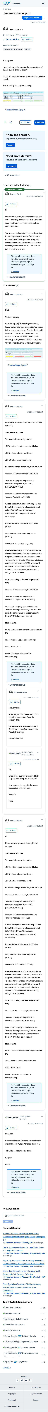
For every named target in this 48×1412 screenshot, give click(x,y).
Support (36, 1400)
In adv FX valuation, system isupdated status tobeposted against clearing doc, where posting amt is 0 (24, 1237)
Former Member (16, 29)
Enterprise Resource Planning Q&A (18, 1243)
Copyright (12, 1394)
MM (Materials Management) (13, 49)
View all (6, 1368)
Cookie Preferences (12, 1406)
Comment (39, 123)
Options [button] (44, 18)
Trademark (12, 1400)
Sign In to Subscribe (32, 18)
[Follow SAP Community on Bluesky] (22, 1380)
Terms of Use (36, 1387)
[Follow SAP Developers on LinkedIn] (30, 1380)
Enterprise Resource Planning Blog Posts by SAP (24, 1253)
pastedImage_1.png (18, 365)
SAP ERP (27, 49)
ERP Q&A (8, 9)
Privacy (12, 1387)
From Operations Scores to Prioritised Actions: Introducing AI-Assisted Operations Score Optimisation (22, 1287)
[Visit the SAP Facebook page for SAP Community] (18, 1380)
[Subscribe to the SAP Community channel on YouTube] (26, 1380)
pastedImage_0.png (15, 110)
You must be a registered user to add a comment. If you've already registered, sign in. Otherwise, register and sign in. (23, 261)
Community (16, 3)
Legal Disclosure (36, 1394)
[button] (23, 39)
